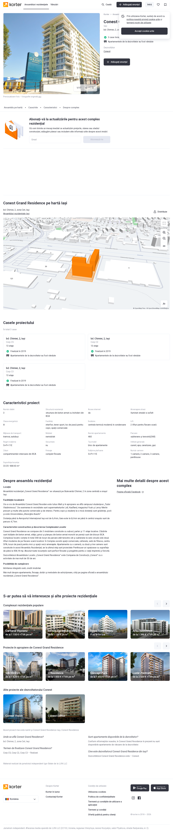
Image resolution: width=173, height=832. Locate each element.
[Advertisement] (86, 172)
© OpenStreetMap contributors (158, 308)
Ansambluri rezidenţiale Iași (16, 213)
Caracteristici (50, 107)
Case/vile (33, 107)
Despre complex (71, 107)
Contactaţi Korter (54, 796)
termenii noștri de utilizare (139, 22)
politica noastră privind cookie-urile (143, 19)
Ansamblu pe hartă (13, 107)
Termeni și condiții (97, 809)
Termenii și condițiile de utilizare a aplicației (105, 803)
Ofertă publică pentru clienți (102, 814)
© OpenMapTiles (139, 308)
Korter (106, 14)
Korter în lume (53, 792)
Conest (107, 51)
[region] (86, 263)
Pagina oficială (129, 492)
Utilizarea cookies (97, 792)
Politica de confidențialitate (101, 796)
